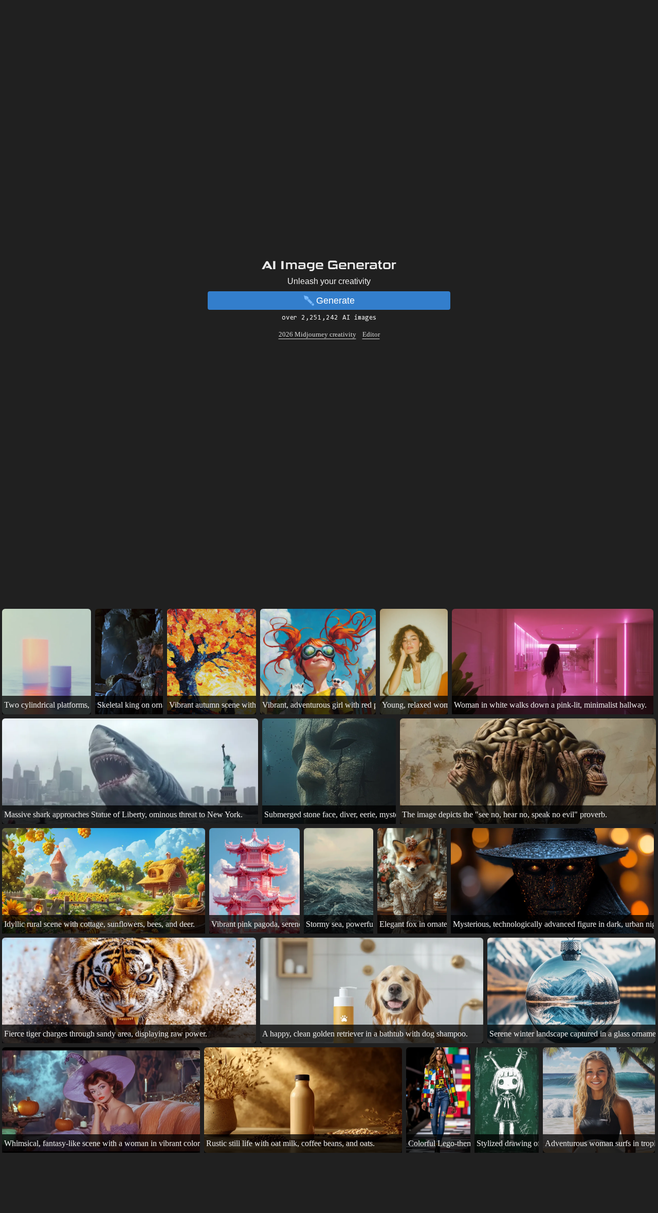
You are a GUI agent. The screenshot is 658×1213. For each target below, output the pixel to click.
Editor (371, 334)
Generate (335, 300)
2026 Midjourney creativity (317, 334)
